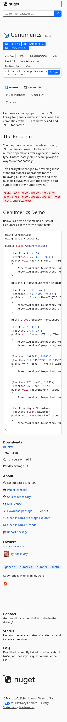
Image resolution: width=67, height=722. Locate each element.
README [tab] (13, 87)
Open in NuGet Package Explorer (28, 518)
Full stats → (9, 446)
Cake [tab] (28, 66)
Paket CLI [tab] (10, 60)
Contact (9, 614)
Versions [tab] (13, 102)
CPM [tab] (55, 55)
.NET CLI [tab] (9, 55)
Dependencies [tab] (16, 94)
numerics (26, 567)
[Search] (58, 14)
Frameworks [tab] (34, 87)
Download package (19, 511)
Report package (17, 532)
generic (10, 567)
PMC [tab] (21, 55)
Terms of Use (46, 698)
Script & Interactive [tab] (29, 60)
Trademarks (27, 707)
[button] (54, 72)
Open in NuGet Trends (21, 525)
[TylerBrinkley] (6, 554)
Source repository (19, 497)
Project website (17, 490)
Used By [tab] (38, 94)
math (55, 567)
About (32, 698)
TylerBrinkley (19, 554)
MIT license (14, 504)
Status (8, 631)
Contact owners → (13, 546)
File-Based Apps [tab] (13, 66)
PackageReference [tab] (38, 55)
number (42, 567)
